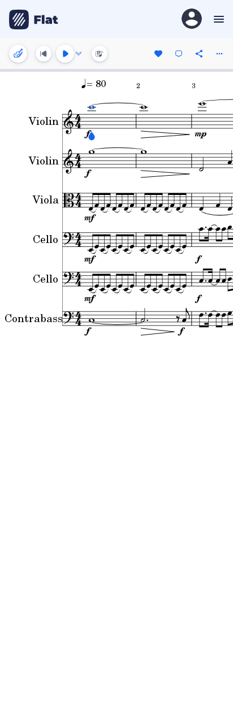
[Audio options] (78, 54)
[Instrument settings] (18, 54)
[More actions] (219, 53)
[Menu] (217, 19)
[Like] (158, 54)
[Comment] (179, 54)
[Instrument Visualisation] (99, 54)
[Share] (199, 53)
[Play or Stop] (65, 54)
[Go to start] (43, 54)
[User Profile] (192, 19)
